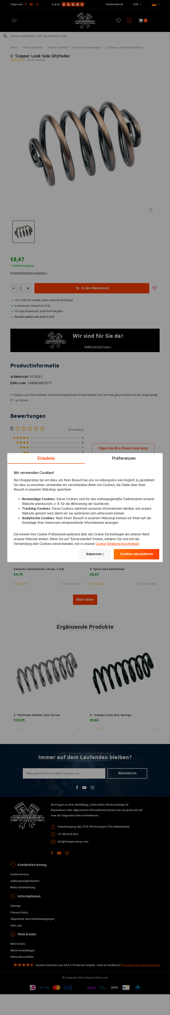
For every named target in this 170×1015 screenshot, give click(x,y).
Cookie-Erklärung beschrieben (117, 544)
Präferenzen (124, 458)
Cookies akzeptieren (136, 554)
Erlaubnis (46, 458)
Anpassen (94, 554)
